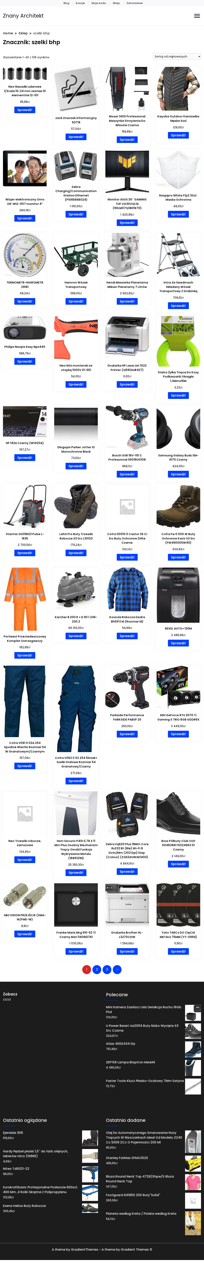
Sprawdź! (24, 110)
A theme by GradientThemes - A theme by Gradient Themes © (102, 1249)
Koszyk (80, 3)
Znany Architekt (23, 15)
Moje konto (99, 3)
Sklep (116, 3)
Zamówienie (135, 3)
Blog (66, 3)
